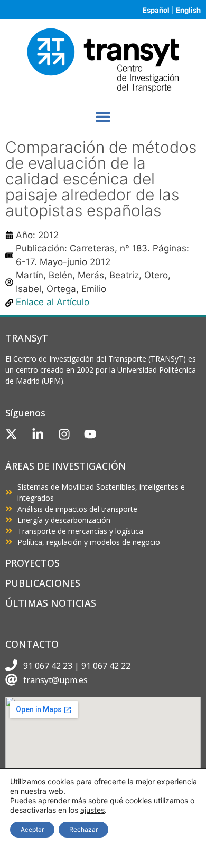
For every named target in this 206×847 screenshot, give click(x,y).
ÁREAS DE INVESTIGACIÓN (65, 466)
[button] (103, 117)
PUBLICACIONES (42, 583)
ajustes (92, 809)
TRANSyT (26, 338)
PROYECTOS (32, 563)
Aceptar (32, 829)
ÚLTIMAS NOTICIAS (50, 603)
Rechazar (83, 829)
